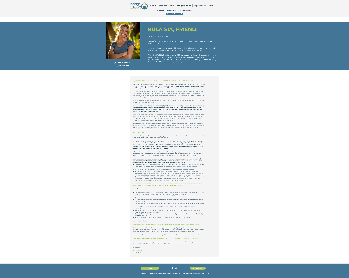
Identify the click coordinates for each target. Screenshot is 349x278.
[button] (166, 5)
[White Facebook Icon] (172, 268)
